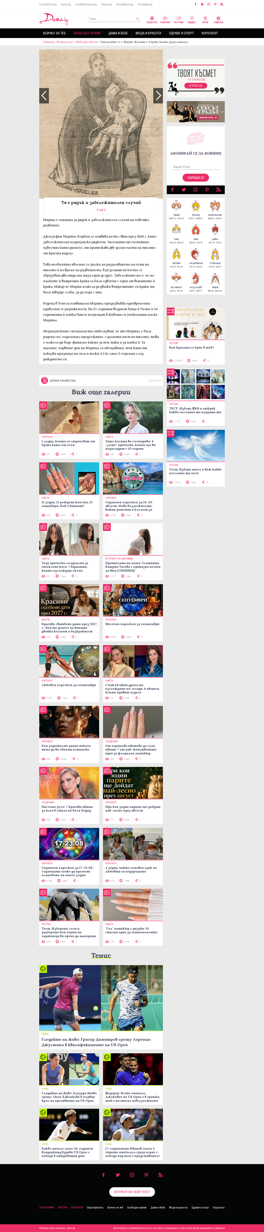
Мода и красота (148, 33)
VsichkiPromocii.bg (86, 4)
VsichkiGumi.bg (124, 4)
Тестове (178, 22)
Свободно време (87, 33)
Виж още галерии (101, 392)
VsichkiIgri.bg (145, 4)
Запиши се (195, 178)
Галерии (165, 22)
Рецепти (152, 22)
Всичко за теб (54, 33)
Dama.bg (66, 4)
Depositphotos (95, 1207)
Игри (205, 22)
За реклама (46, 1207)
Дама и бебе (118, 33)
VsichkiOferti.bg (47, 4)
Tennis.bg (106, 4)
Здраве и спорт (181, 33)
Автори (62, 1207)
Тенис (101, 955)
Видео (192, 22)
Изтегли (195, 85)
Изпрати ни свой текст (132, 1192)
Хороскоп (209, 33)
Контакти (77, 1207)
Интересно (65, 42)
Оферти (218, 22)
